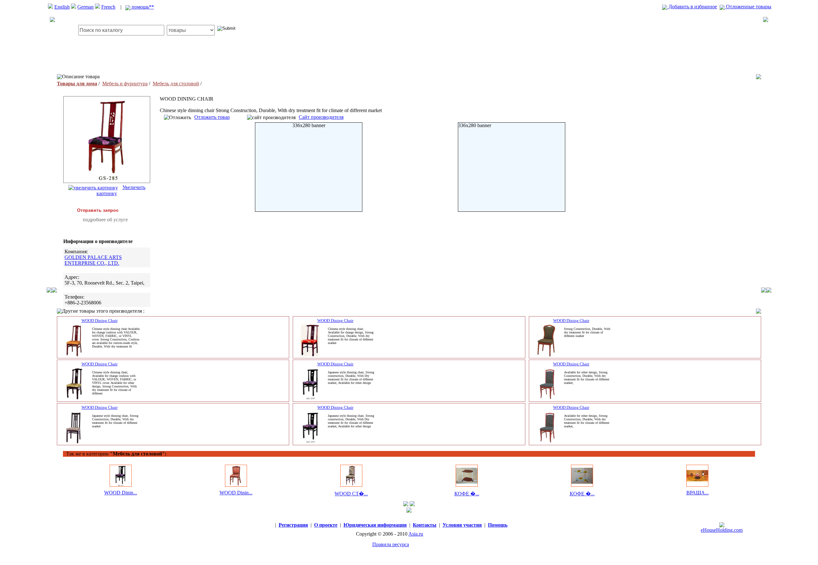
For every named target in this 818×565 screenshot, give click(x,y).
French (108, 7)
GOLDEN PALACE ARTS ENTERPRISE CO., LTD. (93, 260)
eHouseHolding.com (722, 530)
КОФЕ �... (466, 493)
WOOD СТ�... (351, 493)
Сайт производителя (321, 117)
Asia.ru (415, 534)
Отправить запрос (98, 210)
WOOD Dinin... (120, 492)
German (85, 7)
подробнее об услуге (105, 219)
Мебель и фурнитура (125, 83)
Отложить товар (212, 117)
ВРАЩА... (697, 492)
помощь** (142, 7)
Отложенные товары (748, 6)
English (62, 7)
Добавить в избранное (692, 6)
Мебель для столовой (176, 83)
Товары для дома (77, 83)
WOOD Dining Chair (99, 320)
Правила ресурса (390, 544)
